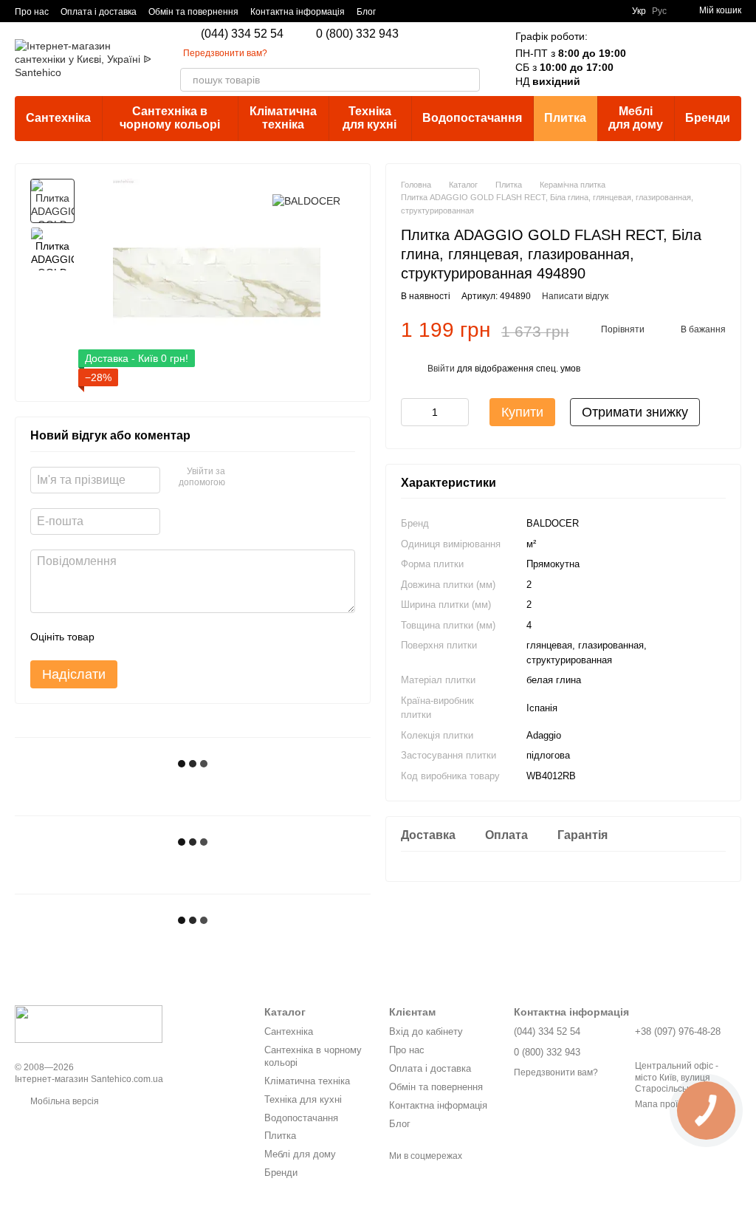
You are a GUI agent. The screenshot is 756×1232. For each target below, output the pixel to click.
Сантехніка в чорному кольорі (170, 118)
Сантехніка (58, 118)
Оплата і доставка (99, 12)
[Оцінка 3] (166, 637)
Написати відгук (575, 296)
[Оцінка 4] (190, 637)
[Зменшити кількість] (412, 412)
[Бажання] (691, 59)
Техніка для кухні (369, 118)
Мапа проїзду (663, 1104)
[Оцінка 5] (213, 637)
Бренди (707, 118)
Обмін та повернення (193, 12)
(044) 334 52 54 (242, 34)
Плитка (565, 118)
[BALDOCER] (306, 200)
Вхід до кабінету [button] (426, 1031)
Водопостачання (472, 118)
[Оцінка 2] (142, 637)
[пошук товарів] (468, 80)
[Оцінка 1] (119, 637)
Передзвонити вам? (225, 53)
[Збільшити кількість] (457, 412)
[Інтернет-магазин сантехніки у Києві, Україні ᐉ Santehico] (88, 1024)
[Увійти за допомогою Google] (241, 478)
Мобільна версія (63, 1101)
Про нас (32, 12)
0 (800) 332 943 (357, 34)
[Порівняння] (652, 59)
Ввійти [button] (441, 368)
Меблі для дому (635, 118)
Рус (659, 11)
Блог (366, 12)
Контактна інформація (297, 12)
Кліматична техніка (283, 118)
